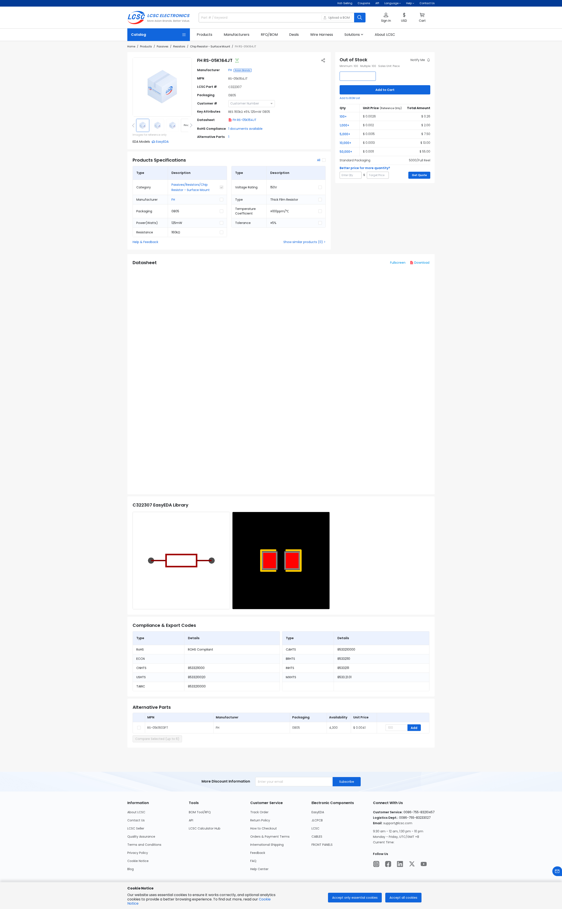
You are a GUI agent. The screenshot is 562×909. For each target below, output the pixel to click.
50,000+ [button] (346, 152)
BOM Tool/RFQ (200, 812)
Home (131, 46)
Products (146, 46)
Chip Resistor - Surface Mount (210, 46)
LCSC (315, 828)
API (377, 3)
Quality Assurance (141, 836)
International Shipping (267, 844)
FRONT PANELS (322, 844)
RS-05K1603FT (157, 727)
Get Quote (419, 175)
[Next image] (190, 125)
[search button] (360, 17)
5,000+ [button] (345, 134)
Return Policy (260, 820)
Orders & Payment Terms (270, 836)
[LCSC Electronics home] (158, 17)
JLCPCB (317, 820)
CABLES (317, 836)
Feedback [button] (257, 853)
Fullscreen (397, 262)
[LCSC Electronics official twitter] (412, 864)
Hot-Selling (344, 3)
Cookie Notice (138, 861)
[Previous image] (134, 125)
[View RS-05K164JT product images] (162, 87)
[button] (386, 17)
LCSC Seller (135, 828)
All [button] (318, 160)
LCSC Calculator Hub (204, 828)
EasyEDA (318, 812)
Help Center (259, 869)
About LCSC (136, 812)
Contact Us (427, 3)
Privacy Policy (137, 853)
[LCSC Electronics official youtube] (423, 864)
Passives (162, 46)
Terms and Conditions (144, 844)
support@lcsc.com (397, 823)
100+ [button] (343, 116)
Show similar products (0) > (304, 242)
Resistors (179, 46)
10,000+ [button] (345, 143)
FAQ (253, 861)
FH (230, 70)
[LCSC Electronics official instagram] (376, 864)
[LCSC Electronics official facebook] (388, 864)
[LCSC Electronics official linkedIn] (400, 864)
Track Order (259, 812)
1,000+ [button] (344, 125)
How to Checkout (263, 828)
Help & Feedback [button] (145, 242)
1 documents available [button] (245, 128)
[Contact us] (557, 871)
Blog (130, 869)
